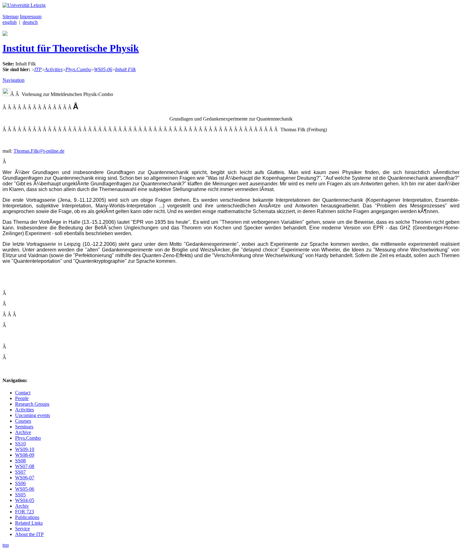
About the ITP (29, 534)
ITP (38, 69)
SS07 (20, 472)
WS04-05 (24, 500)
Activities (54, 69)
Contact (22, 392)
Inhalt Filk (125, 69)
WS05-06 (103, 69)
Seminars (24, 426)
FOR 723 (24, 511)
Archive (23, 432)
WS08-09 (24, 455)
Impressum (30, 16)
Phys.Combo (78, 69)
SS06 (20, 483)
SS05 (20, 494)
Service (22, 528)
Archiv (22, 506)
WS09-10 (24, 449)
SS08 (20, 460)
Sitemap (11, 16)
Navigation (14, 80)
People (22, 398)
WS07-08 (24, 466)
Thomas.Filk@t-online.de (39, 151)
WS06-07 (24, 477)
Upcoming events (32, 415)
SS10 (20, 443)
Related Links (29, 523)
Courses (23, 421)
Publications (27, 517)
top (6, 545)
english (10, 22)
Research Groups (32, 404)
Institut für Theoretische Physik (71, 48)
